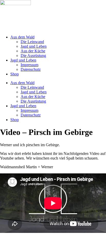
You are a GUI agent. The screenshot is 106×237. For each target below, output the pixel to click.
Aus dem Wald (22, 37)
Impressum (29, 65)
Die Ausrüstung (33, 55)
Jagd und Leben (34, 46)
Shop (14, 74)
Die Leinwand (32, 42)
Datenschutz (31, 69)
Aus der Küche (33, 51)
